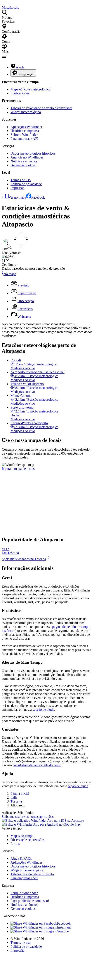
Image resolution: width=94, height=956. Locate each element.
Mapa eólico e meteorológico (30, 89)
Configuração (25, 74)
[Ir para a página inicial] (2, 3)
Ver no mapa (17, 197)
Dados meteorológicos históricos (32, 153)
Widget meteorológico (25, 112)
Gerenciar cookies (22, 165)
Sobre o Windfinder (24, 134)
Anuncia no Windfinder (26, 157)
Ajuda (20, 67)
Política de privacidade (26, 184)
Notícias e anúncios (23, 161)
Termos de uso (20, 180)
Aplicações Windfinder (26, 127)
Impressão (17, 188)
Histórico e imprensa (24, 131)
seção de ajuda (78, 786)
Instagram (64, 927)
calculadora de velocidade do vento (37, 765)
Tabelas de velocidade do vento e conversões (41, 108)
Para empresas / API (24, 138)
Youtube (63, 931)
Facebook (38, 197)
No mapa (9, 274)
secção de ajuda (43, 709)
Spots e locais (19, 93)
